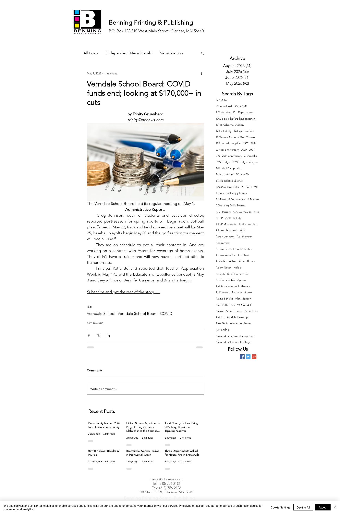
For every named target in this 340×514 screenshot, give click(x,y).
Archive (237, 58)
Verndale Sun (171, 53)
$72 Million (222, 100)
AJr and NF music (227, 230)
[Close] (335, 507)
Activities (221, 261)
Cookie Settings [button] (280, 507)
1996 (253, 143)
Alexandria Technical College (233, 342)
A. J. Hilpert (223, 211)
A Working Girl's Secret (230, 205)
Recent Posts (101, 411)
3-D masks (250, 156)
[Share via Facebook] (89, 335)
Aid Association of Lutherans (233, 286)
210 (218, 156)
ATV (242, 230)
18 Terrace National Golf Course (235, 137)
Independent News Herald (129, 53)
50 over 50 (242, 174)
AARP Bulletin (233, 218)
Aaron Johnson (225, 236)
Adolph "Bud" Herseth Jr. (232, 274)
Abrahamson (244, 236)
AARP (219, 218)
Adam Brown (247, 261)
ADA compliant (248, 224)
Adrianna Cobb (225, 280)
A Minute (253, 199)
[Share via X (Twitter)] (98, 335)
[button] (202, 53)
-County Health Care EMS (231, 106)
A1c (256, 211)
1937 (246, 143)
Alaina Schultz (224, 298)
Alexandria (222, 329)
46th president (225, 174)
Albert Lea (251, 311)
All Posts (91, 53)
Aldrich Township (237, 317)
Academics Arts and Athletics (234, 249)
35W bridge (223, 162)
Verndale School (101, 313)
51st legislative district (229, 180)
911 (256, 187)
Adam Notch (224, 267)
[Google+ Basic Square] (254, 356)
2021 (251, 149)
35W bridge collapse (245, 162)
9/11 (249, 187)
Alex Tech (222, 323)
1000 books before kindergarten (235, 118)
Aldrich (220, 317)
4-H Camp (228, 168)
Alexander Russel (240, 323)
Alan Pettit (222, 305)
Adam (233, 261)
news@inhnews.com (166, 479)
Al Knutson (222, 292)
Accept (323, 507)
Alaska (220, 311)
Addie (238, 267)
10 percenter (246, 112)
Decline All (303, 507)
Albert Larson (234, 311)
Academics (222, 243)
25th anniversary (232, 156)
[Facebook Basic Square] (242, 356)
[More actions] (201, 73)
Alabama (237, 292)
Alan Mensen (243, 298)
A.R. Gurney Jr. (242, 211)
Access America (225, 255)
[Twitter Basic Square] (248, 356)
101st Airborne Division (230, 124)
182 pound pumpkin (228, 143)
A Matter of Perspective (230, 199)
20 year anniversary (227, 149)
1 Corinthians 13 (225, 112)
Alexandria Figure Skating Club (235, 336)
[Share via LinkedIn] (108, 335)
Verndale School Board (138, 313)
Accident (243, 255)
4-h (239, 168)
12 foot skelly (223, 131)
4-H (218, 168)
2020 (244, 149)
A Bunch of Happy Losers (231, 193)
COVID (166, 313)
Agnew (241, 280)
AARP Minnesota (226, 224)
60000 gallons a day (227, 187)
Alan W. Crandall (241, 305)
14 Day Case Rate (244, 131)
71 (243, 187)
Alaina (248, 292)
